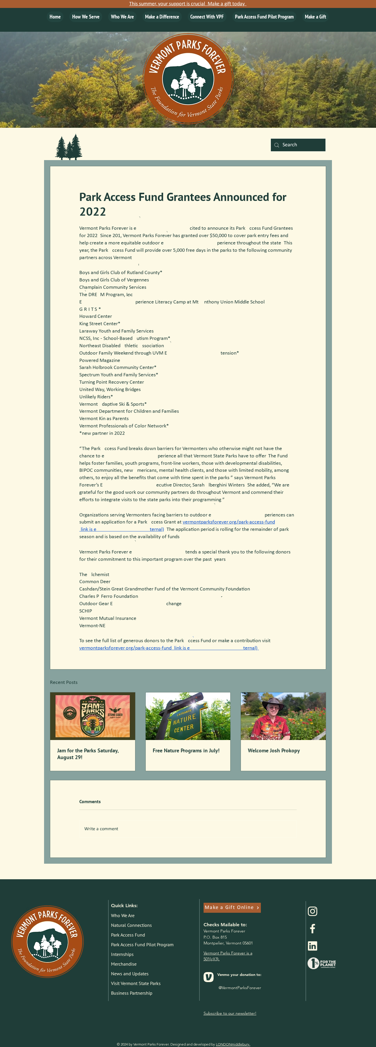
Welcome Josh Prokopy (274, 750)
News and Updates (130, 973)
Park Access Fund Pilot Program (141, 944)
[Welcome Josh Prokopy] (283, 716)
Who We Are (123, 915)
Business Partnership (131, 993)
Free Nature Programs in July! (186, 750)
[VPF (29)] (312, 911)
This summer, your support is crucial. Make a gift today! (187, 4)
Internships (122, 954)
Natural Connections (131, 925)
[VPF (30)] (312, 928)
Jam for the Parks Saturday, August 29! (88, 754)
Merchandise (124, 964)
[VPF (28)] (312, 946)
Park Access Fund (128, 935)
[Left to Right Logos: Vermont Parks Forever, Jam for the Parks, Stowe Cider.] (92, 716)
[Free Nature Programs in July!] (188, 716)
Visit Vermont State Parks (136, 983)
